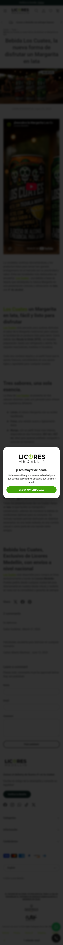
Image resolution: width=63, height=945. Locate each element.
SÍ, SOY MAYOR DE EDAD (31, 490)
